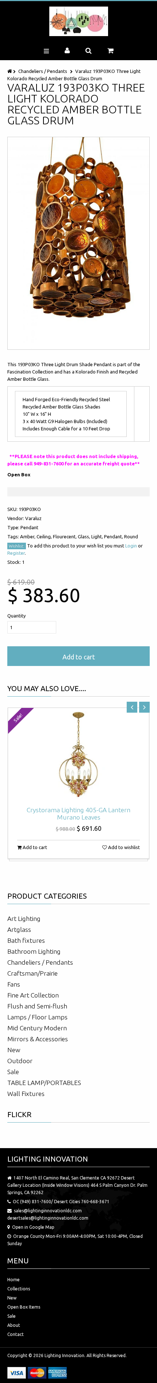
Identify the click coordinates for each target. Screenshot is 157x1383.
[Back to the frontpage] (10, 71)
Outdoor (19, 1060)
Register (16, 552)
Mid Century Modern (37, 1027)
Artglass (19, 929)
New (13, 1049)
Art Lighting (24, 918)
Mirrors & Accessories (37, 1038)
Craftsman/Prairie (32, 973)
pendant (29, 527)
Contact (15, 1334)
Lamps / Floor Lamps (37, 1017)
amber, (28, 536)
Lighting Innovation (64, 1355)
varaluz (33, 518)
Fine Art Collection (33, 995)
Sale (13, 1071)
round (131, 536)
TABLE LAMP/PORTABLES (44, 1082)
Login (131, 545)
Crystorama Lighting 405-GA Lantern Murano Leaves (78, 813)
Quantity (16, 615)
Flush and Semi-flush (37, 1006)
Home (13, 1279)
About (13, 1325)
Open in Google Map (33, 1227)
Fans (13, 984)
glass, (84, 536)
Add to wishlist (123, 847)
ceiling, (45, 536)
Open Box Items (23, 1307)
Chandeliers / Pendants (42, 71)
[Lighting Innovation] (78, 21)
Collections (18, 1288)
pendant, (114, 536)
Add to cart (78, 656)
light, (97, 536)
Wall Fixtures (26, 1093)
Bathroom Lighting (34, 951)
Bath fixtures (26, 940)
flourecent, (65, 536)
